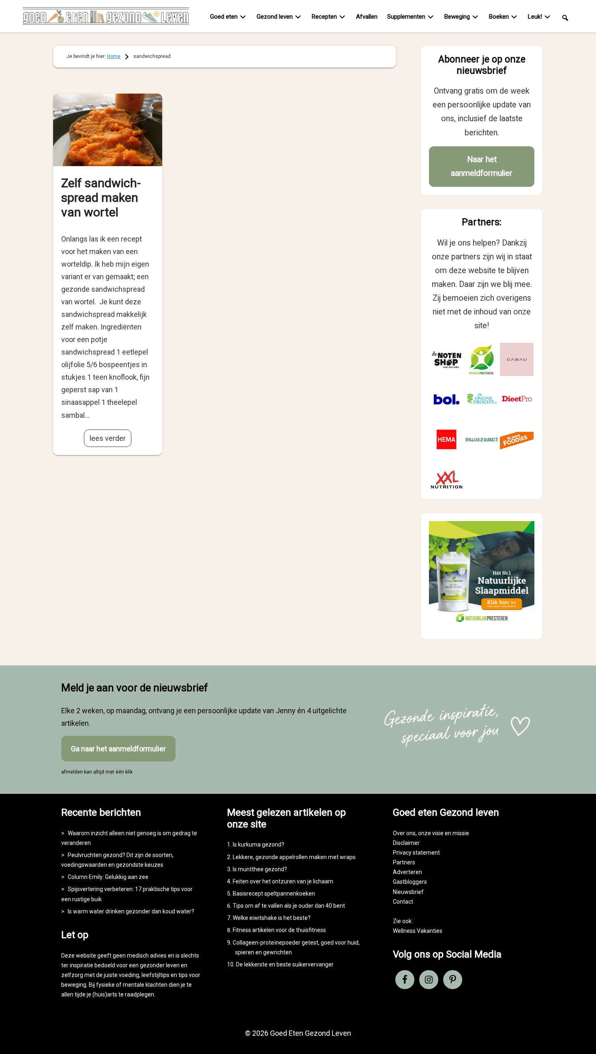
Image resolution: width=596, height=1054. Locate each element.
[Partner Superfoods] (516, 439)
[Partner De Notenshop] (446, 360)
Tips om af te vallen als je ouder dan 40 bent (289, 905)
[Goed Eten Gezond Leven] (106, 18)
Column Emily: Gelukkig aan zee (108, 877)
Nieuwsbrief (408, 892)
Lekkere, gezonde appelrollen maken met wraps (294, 857)
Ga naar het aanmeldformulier (118, 748)
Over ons (404, 833)
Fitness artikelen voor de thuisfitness (279, 930)
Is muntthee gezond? (260, 869)
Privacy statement (416, 852)
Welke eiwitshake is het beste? (272, 918)
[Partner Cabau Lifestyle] (516, 360)
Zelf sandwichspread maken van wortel (101, 197)
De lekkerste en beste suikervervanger (285, 964)
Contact (403, 901)
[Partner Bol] (446, 399)
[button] (565, 17)
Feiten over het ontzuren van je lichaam (283, 881)
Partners (404, 862)
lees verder (108, 438)
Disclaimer (406, 843)
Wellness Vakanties (417, 931)
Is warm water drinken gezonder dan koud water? (131, 911)
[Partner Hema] (446, 439)
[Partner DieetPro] (516, 399)
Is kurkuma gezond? (258, 844)
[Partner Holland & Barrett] (482, 439)
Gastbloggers (410, 882)
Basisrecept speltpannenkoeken (274, 893)
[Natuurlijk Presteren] (481, 624)
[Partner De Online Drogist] (482, 399)
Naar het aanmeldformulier (481, 166)
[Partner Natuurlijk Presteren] (482, 360)
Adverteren (407, 872)
